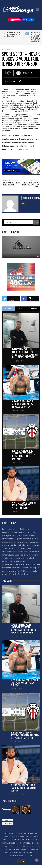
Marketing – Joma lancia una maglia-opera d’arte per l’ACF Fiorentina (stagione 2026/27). (14, 36)
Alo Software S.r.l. (25, 856)
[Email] (23, 203)
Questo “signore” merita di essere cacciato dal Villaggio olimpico (24, 505)
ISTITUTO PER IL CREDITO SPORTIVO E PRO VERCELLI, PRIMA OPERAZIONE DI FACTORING (23, 454)
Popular (8, 309)
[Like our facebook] (24, 298)
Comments (34, 309)
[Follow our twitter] (4, 298)
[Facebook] (19, 861)
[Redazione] (6, 809)
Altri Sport (6, 49)
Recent (21, 309)
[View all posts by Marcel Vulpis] (18, 73)
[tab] (8, 308)
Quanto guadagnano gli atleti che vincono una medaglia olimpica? (23, 404)
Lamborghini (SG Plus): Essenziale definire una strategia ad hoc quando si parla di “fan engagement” (25, 353)
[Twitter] (23, 861)
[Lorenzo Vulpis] (26, 809)
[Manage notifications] (37, 860)
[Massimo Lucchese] (16, 809)
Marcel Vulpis (27, 72)
